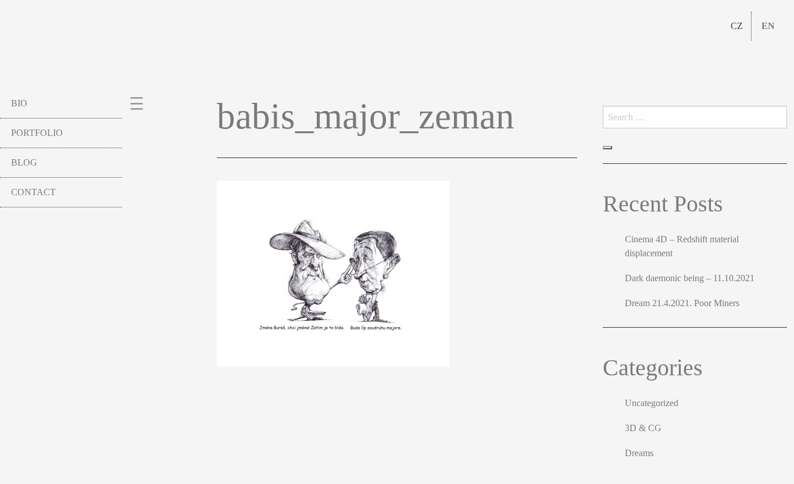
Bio (19, 103)
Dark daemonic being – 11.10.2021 (689, 278)
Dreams (639, 453)
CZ (737, 26)
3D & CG (643, 428)
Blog (24, 162)
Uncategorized (651, 403)
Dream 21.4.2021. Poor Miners (682, 303)
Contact (33, 192)
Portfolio (37, 133)
